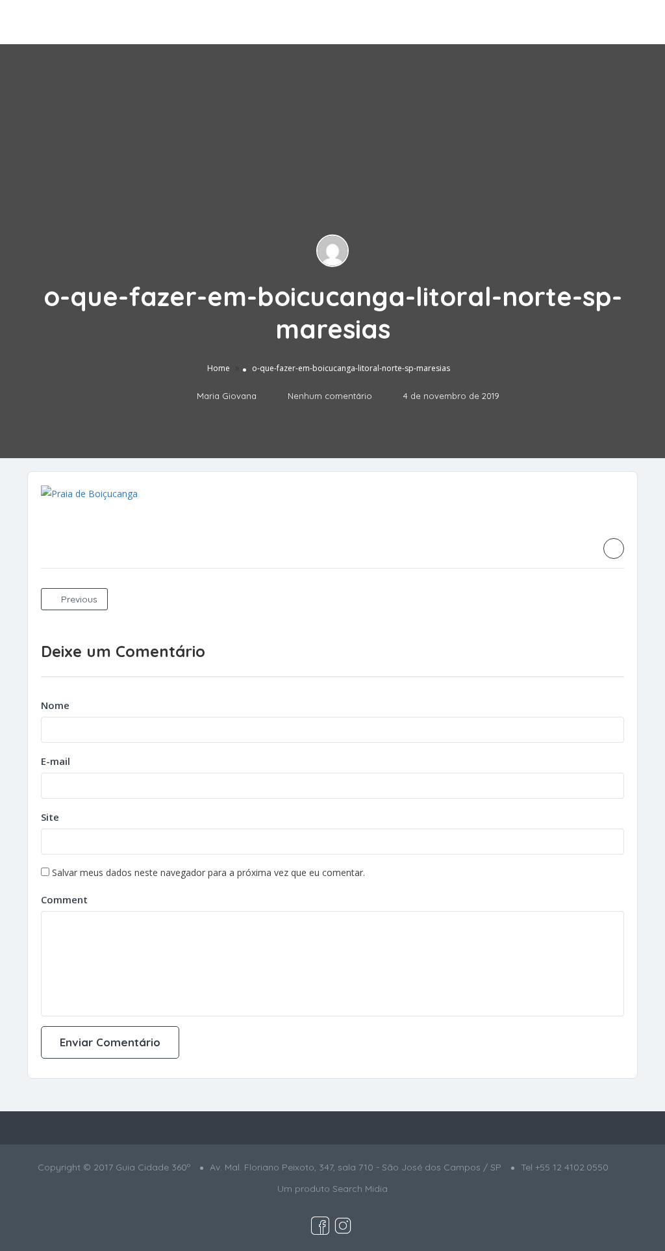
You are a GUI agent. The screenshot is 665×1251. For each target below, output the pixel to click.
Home (218, 368)
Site (50, 816)
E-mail (55, 760)
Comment (64, 899)
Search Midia (360, 1188)
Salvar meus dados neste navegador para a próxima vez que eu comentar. (208, 872)
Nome (55, 705)
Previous (77, 599)
